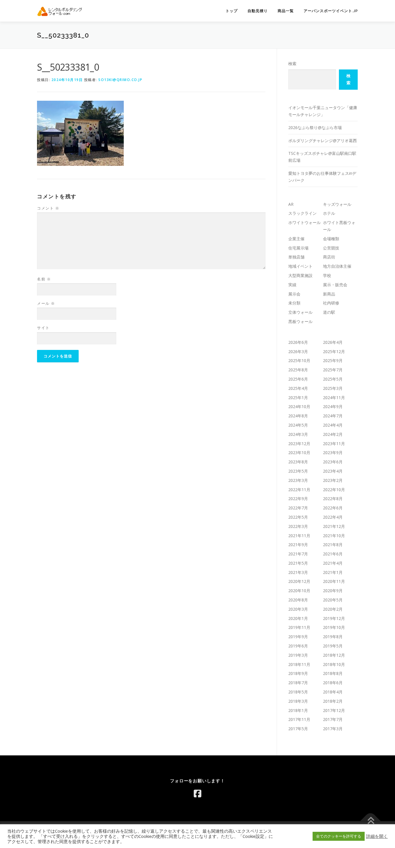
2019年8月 (333, 636)
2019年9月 (298, 636)
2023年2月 (333, 480)
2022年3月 (298, 526)
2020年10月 (299, 590)
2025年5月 (333, 379)
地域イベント (300, 266)
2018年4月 (333, 692)
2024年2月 (333, 434)
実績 (292, 284)
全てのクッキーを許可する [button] (338, 836)
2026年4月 (333, 342)
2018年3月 (298, 701)
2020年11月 (334, 581)
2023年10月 (299, 452)
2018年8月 (333, 673)
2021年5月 (298, 563)
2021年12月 (334, 526)
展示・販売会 (335, 284)
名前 (44, 279)
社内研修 (331, 303)
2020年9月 (333, 590)
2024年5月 (298, 425)
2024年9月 (333, 406)
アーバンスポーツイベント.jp (331, 11)
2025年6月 (298, 379)
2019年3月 (298, 655)
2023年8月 (298, 462)
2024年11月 (334, 397)
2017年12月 (334, 710)
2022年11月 (299, 489)
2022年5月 (298, 517)
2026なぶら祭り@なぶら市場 (315, 127)
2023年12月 (299, 443)
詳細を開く (377, 836)
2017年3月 (333, 728)
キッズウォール (337, 204)
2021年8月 (333, 544)
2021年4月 (333, 563)
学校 (327, 275)
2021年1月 (333, 572)
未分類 (294, 303)
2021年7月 (298, 554)
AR (291, 204)
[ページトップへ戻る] (370, 821)
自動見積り (258, 11)
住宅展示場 (298, 248)
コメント (48, 208)
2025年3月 (333, 388)
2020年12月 (299, 581)
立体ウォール (300, 312)
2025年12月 (334, 351)
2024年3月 (298, 434)
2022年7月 (298, 508)
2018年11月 (299, 664)
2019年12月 (334, 618)
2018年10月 (334, 664)
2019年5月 (333, 646)
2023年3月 (298, 480)
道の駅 (329, 312)
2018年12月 (334, 655)
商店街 (329, 257)
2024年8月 (298, 416)
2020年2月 (333, 609)
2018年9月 (298, 673)
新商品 (329, 294)
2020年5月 (333, 600)
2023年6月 (333, 462)
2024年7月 (333, 416)
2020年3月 (298, 609)
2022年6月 (333, 508)
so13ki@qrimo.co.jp (120, 79)
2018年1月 (298, 710)
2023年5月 (298, 471)
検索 (292, 63)
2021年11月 (299, 535)
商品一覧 (286, 11)
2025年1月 (298, 397)
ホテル (329, 213)
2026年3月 (298, 351)
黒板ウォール (300, 321)
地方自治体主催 (337, 266)
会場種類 (331, 238)
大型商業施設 (300, 275)
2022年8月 (333, 498)
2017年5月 (298, 728)
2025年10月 (299, 360)
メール (46, 303)
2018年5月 (298, 692)
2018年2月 (333, 701)
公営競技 (331, 248)
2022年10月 (334, 489)
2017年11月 (299, 719)
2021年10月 (334, 535)
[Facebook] (197, 793)
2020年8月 (298, 600)
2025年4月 (298, 388)
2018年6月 (333, 682)
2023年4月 (333, 471)
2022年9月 (298, 498)
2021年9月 (298, 544)
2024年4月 (333, 425)
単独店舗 (296, 257)
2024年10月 (299, 406)
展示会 (294, 294)
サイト (43, 327)
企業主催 (296, 238)
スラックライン (302, 213)
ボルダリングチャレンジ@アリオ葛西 (322, 140)
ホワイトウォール (304, 222)
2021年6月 (333, 554)
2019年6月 (298, 646)
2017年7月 (333, 719)
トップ (232, 11)
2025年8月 (298, 369)
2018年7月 (298, 682)
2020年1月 (298, 618)
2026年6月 (298, 342)
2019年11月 (299, 627)
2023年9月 (333, 452)
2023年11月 (334, 443)
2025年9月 (333, 360)
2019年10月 (334, 627)
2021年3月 (298, 572)
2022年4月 (333, 517)
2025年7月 (333, 369)
